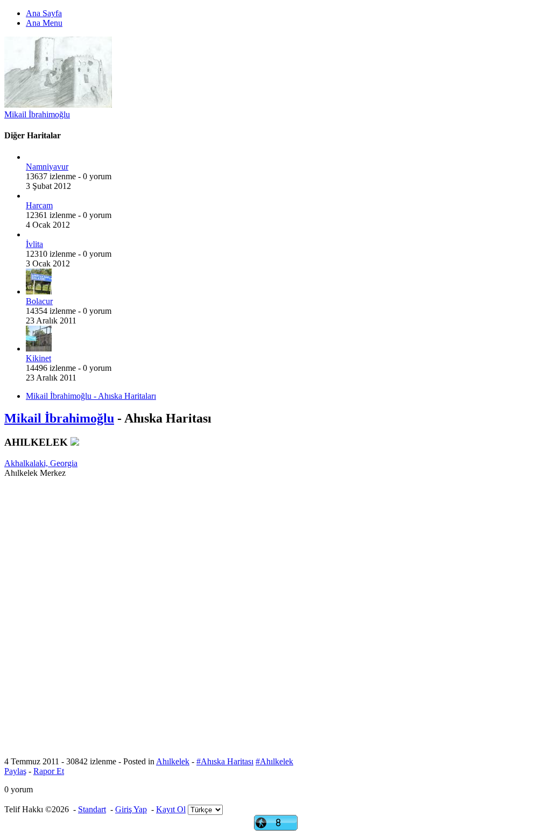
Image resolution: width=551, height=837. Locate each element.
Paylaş (15, 771)
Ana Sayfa (44, 13)
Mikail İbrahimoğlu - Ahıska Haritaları (91, 395)
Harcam (39, 205)
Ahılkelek (172, 761)
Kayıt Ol (171, 809)
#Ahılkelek (274, 761)
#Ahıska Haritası (224, 761)
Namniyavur (47, 166)
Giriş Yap (131, 809)
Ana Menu (44, 22)
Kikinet (38, 358)
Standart (92, 809)
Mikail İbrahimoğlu (37, 114)
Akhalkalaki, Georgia (40, 463)
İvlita (34, 244)
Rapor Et (48, 771)
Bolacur (39, 301)
